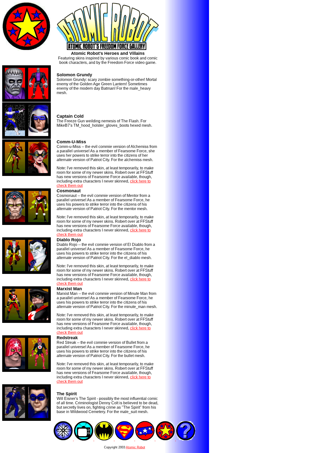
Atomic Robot (135, 447)
